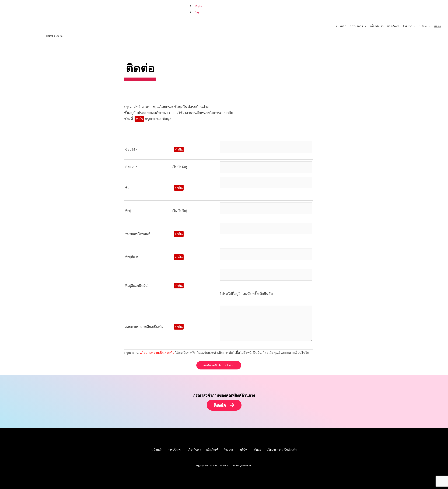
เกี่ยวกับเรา (377, 26)
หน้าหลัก (340, 26)
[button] (175, 450)
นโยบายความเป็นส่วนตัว (156, 352)
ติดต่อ (437, 26)
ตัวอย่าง (407, 26)
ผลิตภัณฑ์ (393, 26)
